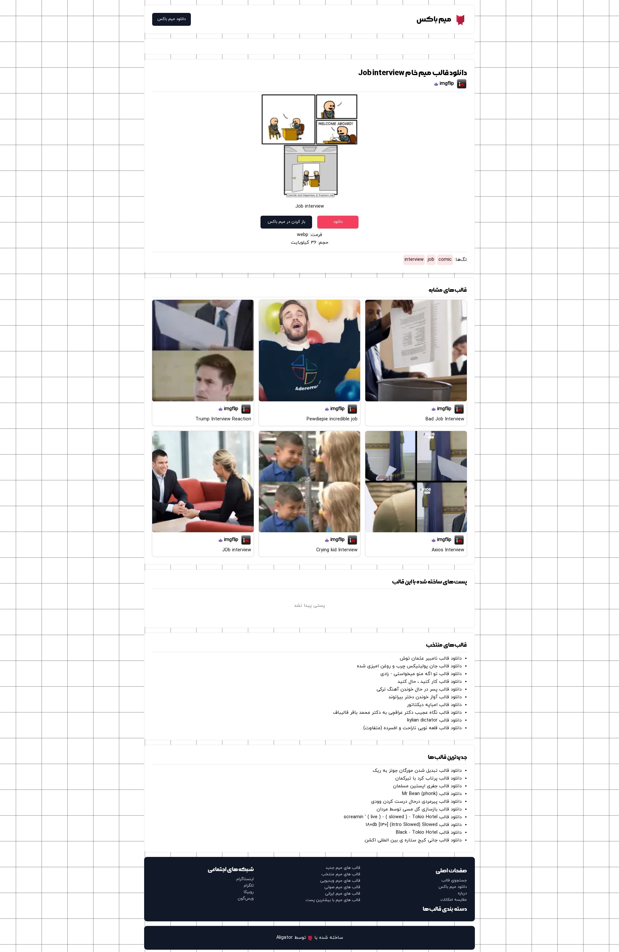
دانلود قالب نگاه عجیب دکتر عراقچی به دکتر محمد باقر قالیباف (397, 712)
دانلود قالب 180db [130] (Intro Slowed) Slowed (414, 825)
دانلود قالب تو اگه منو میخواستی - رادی (421, 674)
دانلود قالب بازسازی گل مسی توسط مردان (419, 809)
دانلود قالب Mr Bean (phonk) (432, 794)
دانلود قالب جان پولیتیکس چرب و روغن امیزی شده (409, 666)
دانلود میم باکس (171, 19)
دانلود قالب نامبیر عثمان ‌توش (431, 658)
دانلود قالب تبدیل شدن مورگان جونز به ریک (417, 770)
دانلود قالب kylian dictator (434, 720)
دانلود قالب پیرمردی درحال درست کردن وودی (416, 801)
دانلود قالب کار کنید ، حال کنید (430, 681)
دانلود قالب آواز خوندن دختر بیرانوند (425, 697)
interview (414, 259)
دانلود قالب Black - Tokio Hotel (429, 832)
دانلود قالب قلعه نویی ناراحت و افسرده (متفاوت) (412, 728)
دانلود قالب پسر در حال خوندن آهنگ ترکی (419, 689)
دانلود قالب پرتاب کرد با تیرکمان (428, 778)
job (431, 259)
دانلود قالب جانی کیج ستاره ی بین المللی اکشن (413, 840)
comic (445, 259)
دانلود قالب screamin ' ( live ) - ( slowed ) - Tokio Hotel (403, 817)
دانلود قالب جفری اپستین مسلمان (427, 786)
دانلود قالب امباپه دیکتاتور (434, 705)
